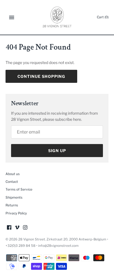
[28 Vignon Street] (57, 17)
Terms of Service (19, 189)
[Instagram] (25, 227)
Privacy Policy (16, 213)
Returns (12, 205)
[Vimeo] (17, 227)
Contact (12, 182)
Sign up (57, 150)
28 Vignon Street (31, 239)
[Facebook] (9, 227)
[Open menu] (12, 17)
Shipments (14, 197)
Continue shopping (41, 76)
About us (13, 174)
